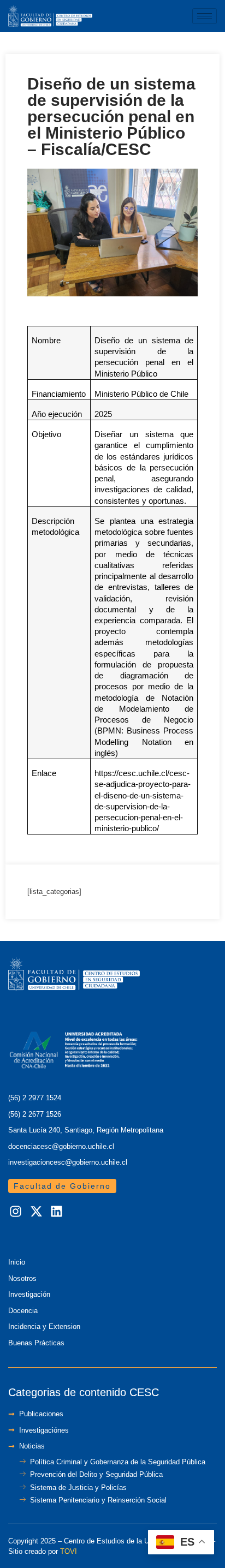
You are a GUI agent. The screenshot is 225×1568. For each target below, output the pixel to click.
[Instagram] (15, 1211)
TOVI (68, 1551)
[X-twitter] (36, 1211)
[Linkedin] (56, 1211)
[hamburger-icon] (204, 16)
